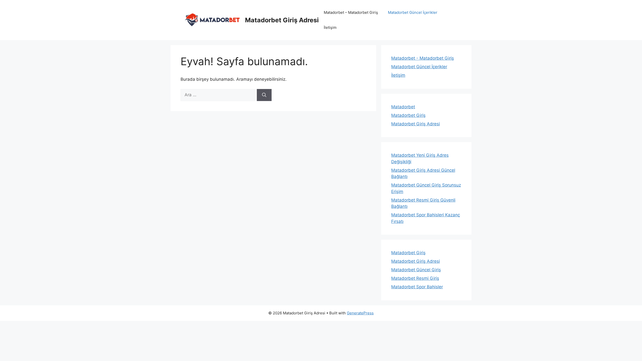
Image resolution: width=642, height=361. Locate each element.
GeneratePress (360, 313)
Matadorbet (403, 106)
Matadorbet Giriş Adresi (282, 20)
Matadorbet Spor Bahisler (417, 286)
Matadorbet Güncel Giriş (416, 269)
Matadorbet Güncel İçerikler (412, 12)
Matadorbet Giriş (408, 115)
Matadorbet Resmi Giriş (415, 278)
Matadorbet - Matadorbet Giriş (422, 58)
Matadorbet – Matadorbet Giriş (351, 12)
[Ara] (264, 95)
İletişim (330, 27)
